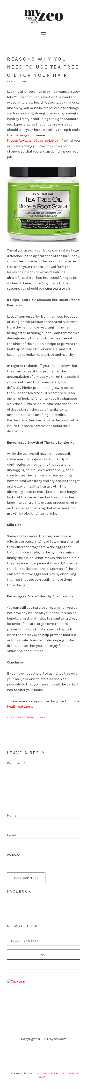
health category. (20, 707)
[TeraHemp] (16, 981)
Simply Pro (46, 1073)
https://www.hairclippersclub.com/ (35, 141)
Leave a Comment (21, 717)
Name (11, 815)
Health (44, 717)
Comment (16, 763)
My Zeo (43, 17)
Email (11, 835)
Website (13, 855)
